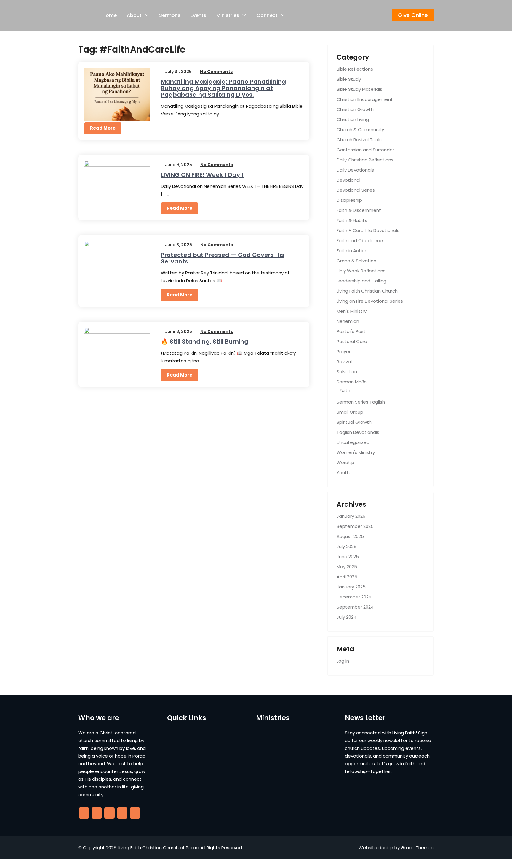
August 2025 (350, 536)
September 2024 (355, 607)
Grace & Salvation (356, 261)
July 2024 (346, 617)
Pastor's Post (351, 331)
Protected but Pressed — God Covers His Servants (222, 258)
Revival (344, 361)
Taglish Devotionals (358, 432)
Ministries (227, 15)
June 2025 (348, 556)
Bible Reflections (355, 69)
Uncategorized (353, 442)
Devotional (348, 180)
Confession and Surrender (365, 150)
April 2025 (347, 577)
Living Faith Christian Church (367, 291)
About (134, 15)
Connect (267, 15)
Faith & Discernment (359, 210)
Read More (103, 128)
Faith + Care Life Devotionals (368, 230)
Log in (343, 661)
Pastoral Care (352, 341)
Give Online (413, 15)
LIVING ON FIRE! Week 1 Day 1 (202, 175)
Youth (343, 472)
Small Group (350, 412)
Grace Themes (417, 847)
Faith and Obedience (360, 240)
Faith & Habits (352, 220)
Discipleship (349, 200)
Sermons (169, 15)
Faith (345, 390)
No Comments (216, 71)
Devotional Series (356, 190)
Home (110, 15)
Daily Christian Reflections (365, 160)
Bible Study (349, 79)
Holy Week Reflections (361, 271)
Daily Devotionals (355, 170)
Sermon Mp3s (352, 382)
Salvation (347, 372)
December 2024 (354, 597)
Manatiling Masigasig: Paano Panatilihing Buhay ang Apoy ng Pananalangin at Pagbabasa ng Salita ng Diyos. (223, 88)
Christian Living (353, 119)
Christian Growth (355, 109)
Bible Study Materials (359, 89)
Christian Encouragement (365, 99)
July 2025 (346, 546)
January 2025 (351, 587)
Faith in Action (352, 250)
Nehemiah (348, 321)
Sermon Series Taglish (361, 402)
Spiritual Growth (354, 422)
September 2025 (355, 526)
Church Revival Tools (359, 139)
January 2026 (351, 516)
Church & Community (360, 129)
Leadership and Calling (361, 281)
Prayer (344, 351)
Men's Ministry (352, 311)
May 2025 (347, 566)
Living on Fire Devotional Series (370, 301)
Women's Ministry (356, 452)
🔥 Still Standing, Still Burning (204, 341)
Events (198, 15)
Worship (345, 462)
